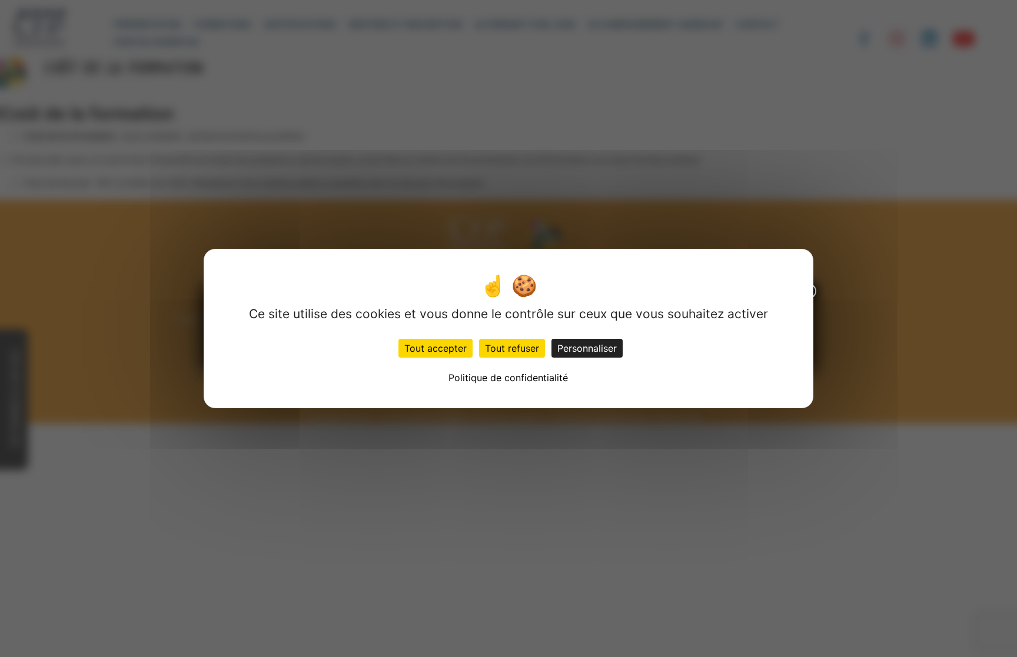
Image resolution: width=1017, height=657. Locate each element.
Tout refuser (512, 348)
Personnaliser (587, 348)
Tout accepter (435, 348)
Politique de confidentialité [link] (508, 377)
